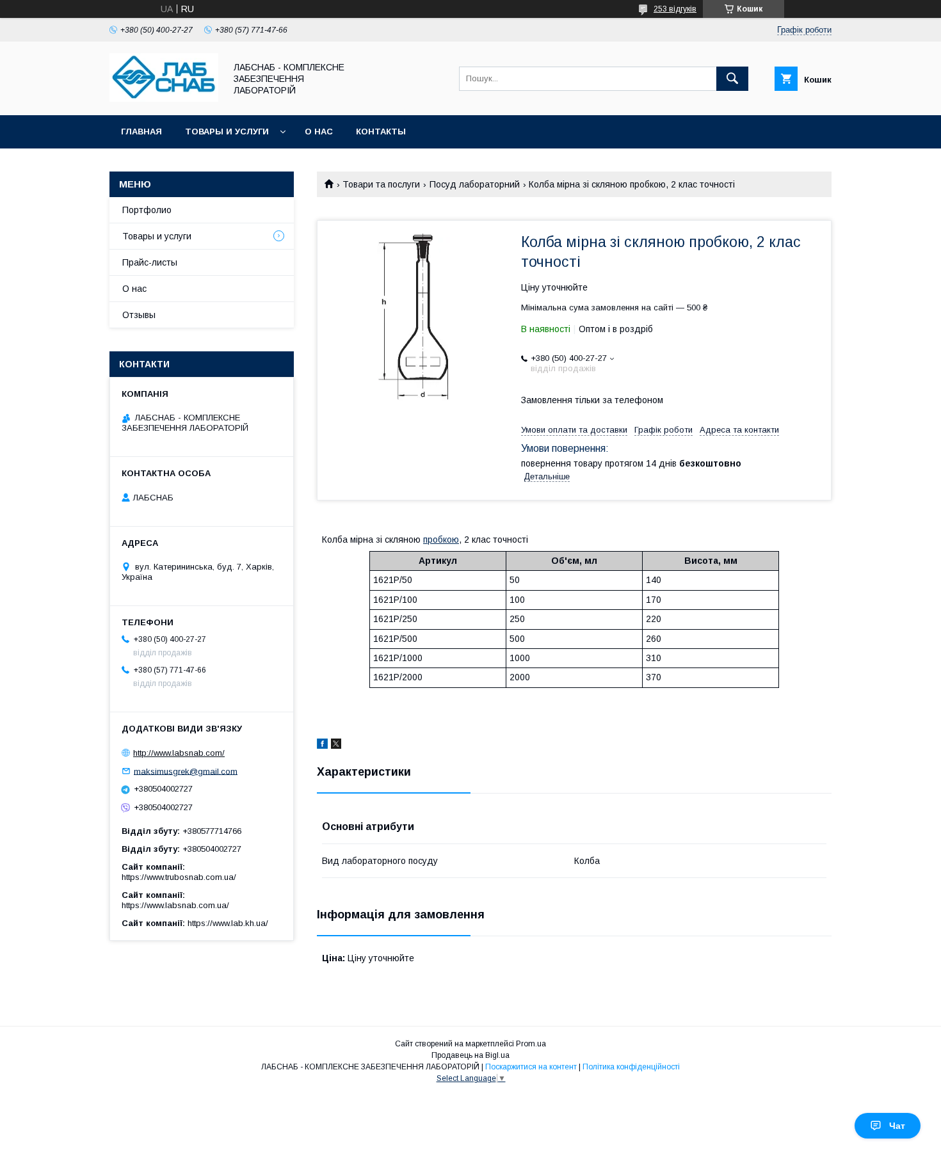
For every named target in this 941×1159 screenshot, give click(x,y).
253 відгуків (675, 8)
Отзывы (139, 315)
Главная (141, 131)
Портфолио (147, 210)
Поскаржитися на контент (531, 1066)
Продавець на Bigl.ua (470, 1055)
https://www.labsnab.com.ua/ (175, 905)
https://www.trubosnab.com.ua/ (179, 877)
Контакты (381, 131)
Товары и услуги (227, 131)
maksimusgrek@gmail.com (185, 771)
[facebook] (322, 745)
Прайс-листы (149, 262)
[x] (336, 745)
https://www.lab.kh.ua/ (228, 923)
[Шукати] (732, 79)
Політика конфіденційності (631, 1066)
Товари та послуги (381, 184)
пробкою (441, 539)
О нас (319, 131)
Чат (897, 1126)
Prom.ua (531, 1043)
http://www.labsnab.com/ (179, 753)
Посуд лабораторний (475, 184)
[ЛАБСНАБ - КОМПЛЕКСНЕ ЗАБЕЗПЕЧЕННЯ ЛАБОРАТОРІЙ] (163, 98)
